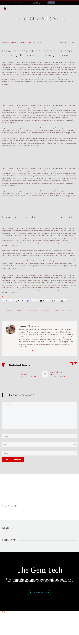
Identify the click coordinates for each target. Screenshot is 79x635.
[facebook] (16, 580)
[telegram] (47, 580)
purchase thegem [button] (39, 593)
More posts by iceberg (28, 351)
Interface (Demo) (59, 310)
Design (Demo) (20, 310)
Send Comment (12, 460)
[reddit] (62, 580)
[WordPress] (39, 3)
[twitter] (22, 580)
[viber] (57, 580)
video (69, 310)
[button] (71, 363)
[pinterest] (27, 580)
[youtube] (37, 580)
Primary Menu (73, 8)
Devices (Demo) (33, 310)
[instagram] (32, 580)
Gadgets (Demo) (46, 310)
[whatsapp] (52, 580)
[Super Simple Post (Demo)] (16, 374)
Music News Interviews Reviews (21, 42)
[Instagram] (34, 3)
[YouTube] (36, 3)
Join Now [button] (51, 3)
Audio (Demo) (8, 310)
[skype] (42, 580)
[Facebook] (31, 3)
